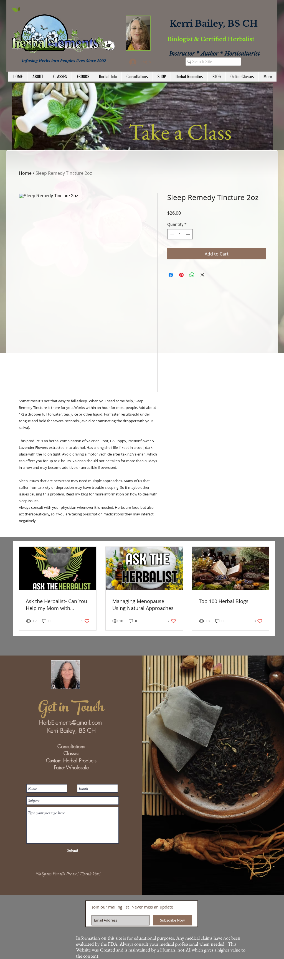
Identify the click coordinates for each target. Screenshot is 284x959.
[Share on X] (202, 275)
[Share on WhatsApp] (192, 275)
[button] (144, 116)
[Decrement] (171, 234)
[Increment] (188, 234)
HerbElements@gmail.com (70, 722)
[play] (261, 145)
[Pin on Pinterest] (181, 275)
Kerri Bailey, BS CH (214, 23)
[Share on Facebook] (171, 275)
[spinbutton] (180, 234)
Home (25, 173)
